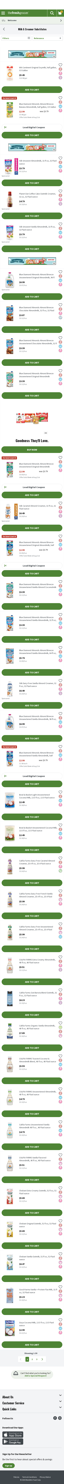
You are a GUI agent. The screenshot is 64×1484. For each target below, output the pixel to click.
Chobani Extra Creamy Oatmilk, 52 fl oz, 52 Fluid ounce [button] (37, 1192)
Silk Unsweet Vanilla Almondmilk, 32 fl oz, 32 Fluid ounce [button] (37, 228)
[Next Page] (43, 1359)
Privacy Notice (45, 1477)
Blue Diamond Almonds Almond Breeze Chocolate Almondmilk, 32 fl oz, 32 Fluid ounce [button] (36, 309)
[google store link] (12, 1443)
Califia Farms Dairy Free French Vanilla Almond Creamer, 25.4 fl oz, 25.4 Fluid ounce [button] (36, 895)
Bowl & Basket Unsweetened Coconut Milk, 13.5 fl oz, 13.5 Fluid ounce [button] (38, 829)
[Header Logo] (17, 13)
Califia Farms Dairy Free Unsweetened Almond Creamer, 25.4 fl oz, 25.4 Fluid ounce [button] (36, 928)
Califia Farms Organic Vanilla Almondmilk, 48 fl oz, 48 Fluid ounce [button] (37, 1027)
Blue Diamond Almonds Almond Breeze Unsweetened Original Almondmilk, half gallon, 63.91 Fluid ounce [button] (36, 544)
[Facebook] (55, 1418)
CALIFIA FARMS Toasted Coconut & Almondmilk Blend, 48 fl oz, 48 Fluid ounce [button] (37, 1060)
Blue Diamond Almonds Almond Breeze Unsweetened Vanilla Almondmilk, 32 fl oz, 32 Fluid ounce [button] (37, 619)
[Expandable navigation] (3, 13)
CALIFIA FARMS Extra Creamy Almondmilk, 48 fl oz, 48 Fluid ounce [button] (37, 961)
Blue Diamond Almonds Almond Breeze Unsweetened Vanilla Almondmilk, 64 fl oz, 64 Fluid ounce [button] (37, 652)
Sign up (8, 1465)
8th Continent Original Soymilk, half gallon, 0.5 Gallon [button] (38, 69)
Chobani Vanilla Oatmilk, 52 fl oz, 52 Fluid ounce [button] (37, 1258)
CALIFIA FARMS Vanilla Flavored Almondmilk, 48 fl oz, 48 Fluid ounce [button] (35, 1159)
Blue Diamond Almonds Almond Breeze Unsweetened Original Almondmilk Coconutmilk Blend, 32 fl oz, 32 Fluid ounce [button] (38, 375)
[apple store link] (12, 1436)
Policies (16, 1477)
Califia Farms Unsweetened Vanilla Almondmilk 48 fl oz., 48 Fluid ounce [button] (34, 1126)
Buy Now (32, 449)
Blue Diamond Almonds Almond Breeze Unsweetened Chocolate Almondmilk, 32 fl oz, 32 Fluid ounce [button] (38, 342)
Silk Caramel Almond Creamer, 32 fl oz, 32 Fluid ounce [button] (37, 507)
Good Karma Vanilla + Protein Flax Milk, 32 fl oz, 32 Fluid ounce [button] (38, 1291)
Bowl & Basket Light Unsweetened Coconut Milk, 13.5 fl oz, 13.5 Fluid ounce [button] (37, 796)
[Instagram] (60, 1418)
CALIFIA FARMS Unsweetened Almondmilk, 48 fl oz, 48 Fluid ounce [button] (37, 1093)
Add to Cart (32, 89)
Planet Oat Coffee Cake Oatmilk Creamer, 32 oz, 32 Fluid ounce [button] (37, 195)
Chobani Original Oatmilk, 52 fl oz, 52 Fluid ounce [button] (37, 1225)
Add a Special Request (36, 1375)
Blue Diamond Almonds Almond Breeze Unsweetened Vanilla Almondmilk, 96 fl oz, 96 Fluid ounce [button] (37, 718)
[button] (52, 13)
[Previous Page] (21, 1359)
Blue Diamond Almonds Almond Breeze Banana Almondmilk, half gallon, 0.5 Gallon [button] (37, 105)
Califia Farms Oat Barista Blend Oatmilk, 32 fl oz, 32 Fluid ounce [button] (38, 994)
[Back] (3, 29)
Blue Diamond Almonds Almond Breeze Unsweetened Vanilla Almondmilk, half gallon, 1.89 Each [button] (36, 754)
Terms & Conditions (29, 1477)
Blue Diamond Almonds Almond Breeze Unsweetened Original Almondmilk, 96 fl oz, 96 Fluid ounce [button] (36, 276)
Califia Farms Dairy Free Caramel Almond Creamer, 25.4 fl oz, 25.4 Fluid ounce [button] (37, 862)
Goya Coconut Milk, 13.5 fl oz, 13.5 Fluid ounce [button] (36, 1324)
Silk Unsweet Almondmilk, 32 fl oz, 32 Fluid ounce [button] (38, 162)
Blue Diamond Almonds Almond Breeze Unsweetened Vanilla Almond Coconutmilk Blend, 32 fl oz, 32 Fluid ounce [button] (37, 586)
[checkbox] (60, 65)
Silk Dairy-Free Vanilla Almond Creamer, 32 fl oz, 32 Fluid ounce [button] (37, 685)
